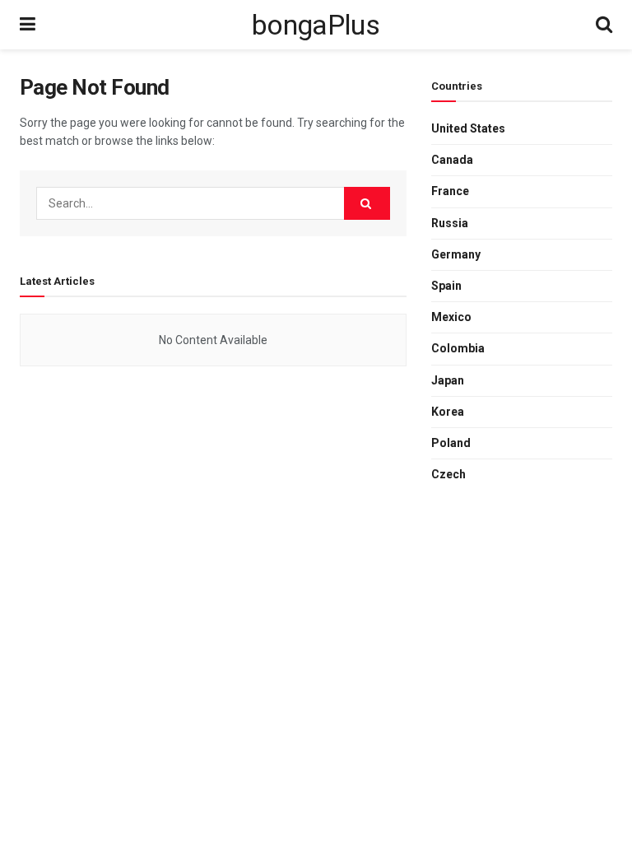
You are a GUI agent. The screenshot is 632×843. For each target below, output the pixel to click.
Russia (449, 223)
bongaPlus (315, 25)
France (450, 191)
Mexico (451, 317)
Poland (451, 442)
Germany (456, 254)
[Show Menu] (27, 24)
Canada (452, 159)
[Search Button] (604, 24)
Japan (447, 380)
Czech (448, 474)
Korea (447, 411)
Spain (446, 285)
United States (468, 128)
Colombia (458, 348)
